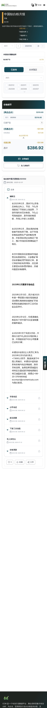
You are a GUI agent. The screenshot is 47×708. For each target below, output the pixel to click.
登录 (39, 5)
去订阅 (41, 59)
